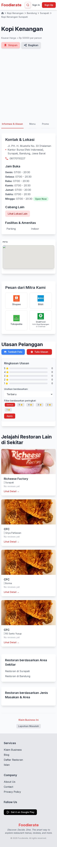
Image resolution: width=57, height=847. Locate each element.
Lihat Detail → (11, 491)
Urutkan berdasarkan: (16, 389)
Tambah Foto (15, 351)
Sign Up (48, 5)
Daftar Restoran (13, 759)
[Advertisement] (28, 84)
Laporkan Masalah (28, 726)
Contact (8, 786)
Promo (45, 124)
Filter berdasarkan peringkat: (20, 400)
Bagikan (33, 45)
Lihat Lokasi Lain (17, 213)
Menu (32, 124)
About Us (9, 781)
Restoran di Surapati (17, 671)
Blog (6, 754)
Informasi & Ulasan (12, 124)
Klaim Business (13, 749)
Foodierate (11, 5)
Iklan (7, 764)
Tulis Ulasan (41, 351)
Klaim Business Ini (29, 720)
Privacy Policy (12, 791)
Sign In (36, 5)
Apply (10, 416)
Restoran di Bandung (17, 676)
